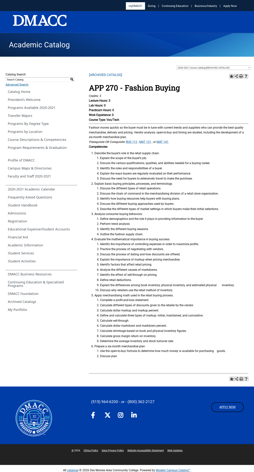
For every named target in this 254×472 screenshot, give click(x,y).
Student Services (21, 253)
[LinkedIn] (134, 415)
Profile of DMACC (21, 160)
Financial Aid (18, 237)
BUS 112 (131, 142)
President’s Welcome (24, 99)
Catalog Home (19, 91)
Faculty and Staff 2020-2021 (29, 176)
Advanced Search (17, 84)
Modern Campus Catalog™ (173, 470)
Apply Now (230, 6)
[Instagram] (121, 415)
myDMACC (135, 6)
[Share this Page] (236, 76)
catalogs (72, 470)
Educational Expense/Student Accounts (39, 229)
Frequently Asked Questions (30, 197)
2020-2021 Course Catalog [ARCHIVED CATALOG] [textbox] (203, 67)
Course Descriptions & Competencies (37, 139)
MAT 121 (145, 142)
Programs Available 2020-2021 (31, 107)
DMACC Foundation (23, 293)
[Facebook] (94, 415)
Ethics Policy (91, 450)
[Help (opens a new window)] (246, 76)
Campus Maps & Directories (30, 168)
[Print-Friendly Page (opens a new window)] (241, 76)
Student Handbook (23, 205)
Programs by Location (25, 131)
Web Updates (175, 450)
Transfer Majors (20, 115)
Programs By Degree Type (28, 123)
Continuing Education (175, 6)
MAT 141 (162, 142)
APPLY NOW (227, 407)
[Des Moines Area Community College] (40, 22)
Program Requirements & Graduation (37, 147)
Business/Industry (206, 6)
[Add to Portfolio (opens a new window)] (231, 76)
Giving (151, 6)
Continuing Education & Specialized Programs (36, 284)
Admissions (17, 213)
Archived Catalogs (22, 301)
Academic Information (25, 245)
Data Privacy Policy (113, 450)
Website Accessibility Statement (145, 450)
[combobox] (214, 67)
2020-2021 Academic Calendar (31, 189)
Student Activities (22, 261)
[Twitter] (107, 415)
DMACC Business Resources (30, 274)
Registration (17, 221)
